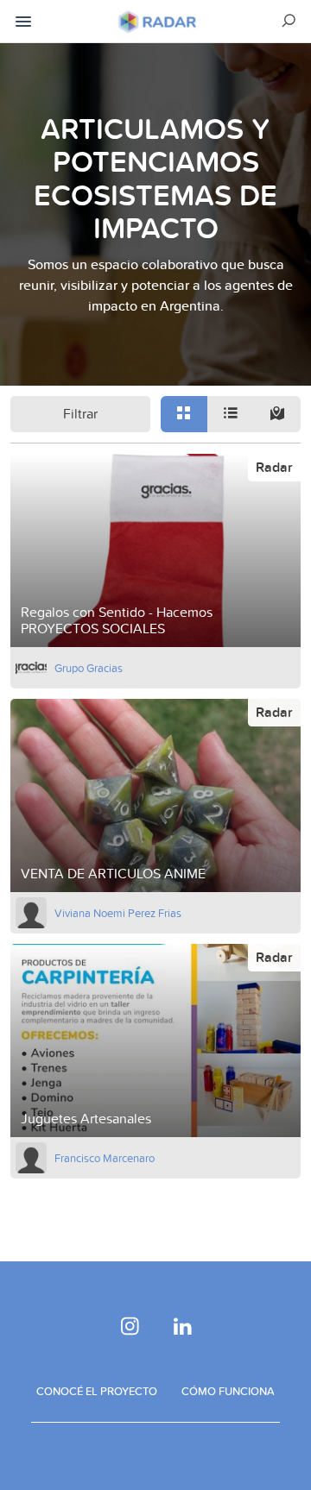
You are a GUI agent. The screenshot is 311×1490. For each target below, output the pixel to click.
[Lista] (230, 414)
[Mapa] (277, 414)
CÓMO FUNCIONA (228, 1391)
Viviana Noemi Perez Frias (117, 913)
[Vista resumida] (184, 414)
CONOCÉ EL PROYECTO (96, 1391)
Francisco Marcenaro (104, 1158)
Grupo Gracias (88, 668)
